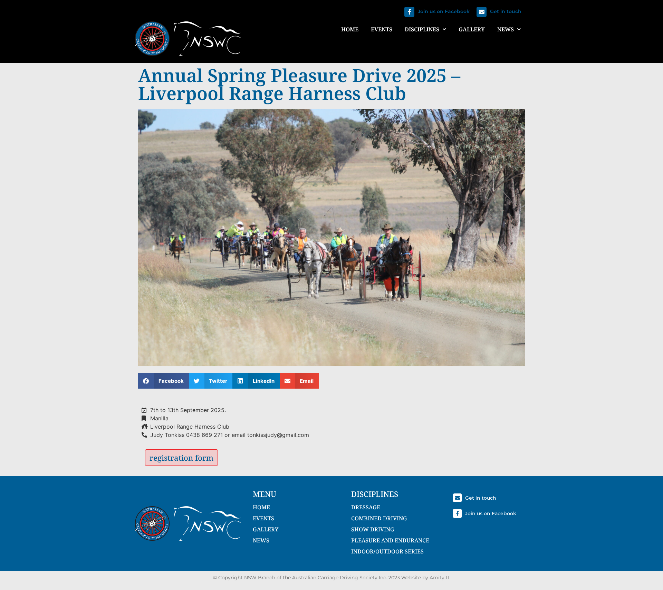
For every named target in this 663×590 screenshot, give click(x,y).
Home (349, 29)
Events (381, 29)
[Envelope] (482, 12)
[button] (163, 381)
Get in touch (505, 11)
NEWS (261, 540)
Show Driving (372, 529)
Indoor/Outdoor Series (387, 551)
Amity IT (440, 577)
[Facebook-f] (409, 12)
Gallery (472, 29)
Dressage (365, 507)
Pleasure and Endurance (390, 540)
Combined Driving (379, 518)
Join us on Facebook (444, 11)
